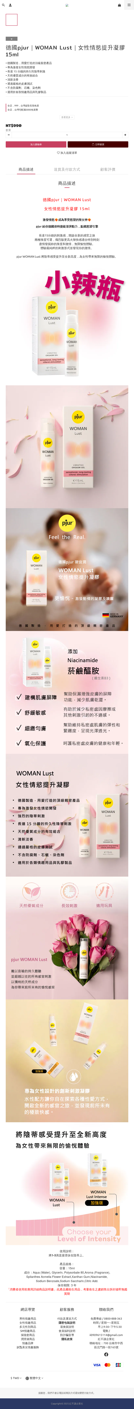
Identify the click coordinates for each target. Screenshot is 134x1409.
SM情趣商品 (27, 1330)
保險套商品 (28, 1334)
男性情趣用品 (27, 1318)
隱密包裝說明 (67, 1322)
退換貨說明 (67, 1326)
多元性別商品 (27, 1326)
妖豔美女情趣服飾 (28, 1347)
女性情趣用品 (27, 1322)
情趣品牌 (27, 1343)
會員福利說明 (67, 1330)
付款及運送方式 (67, 1318)
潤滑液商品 (28, 1339)
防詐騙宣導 (67, 1334)
